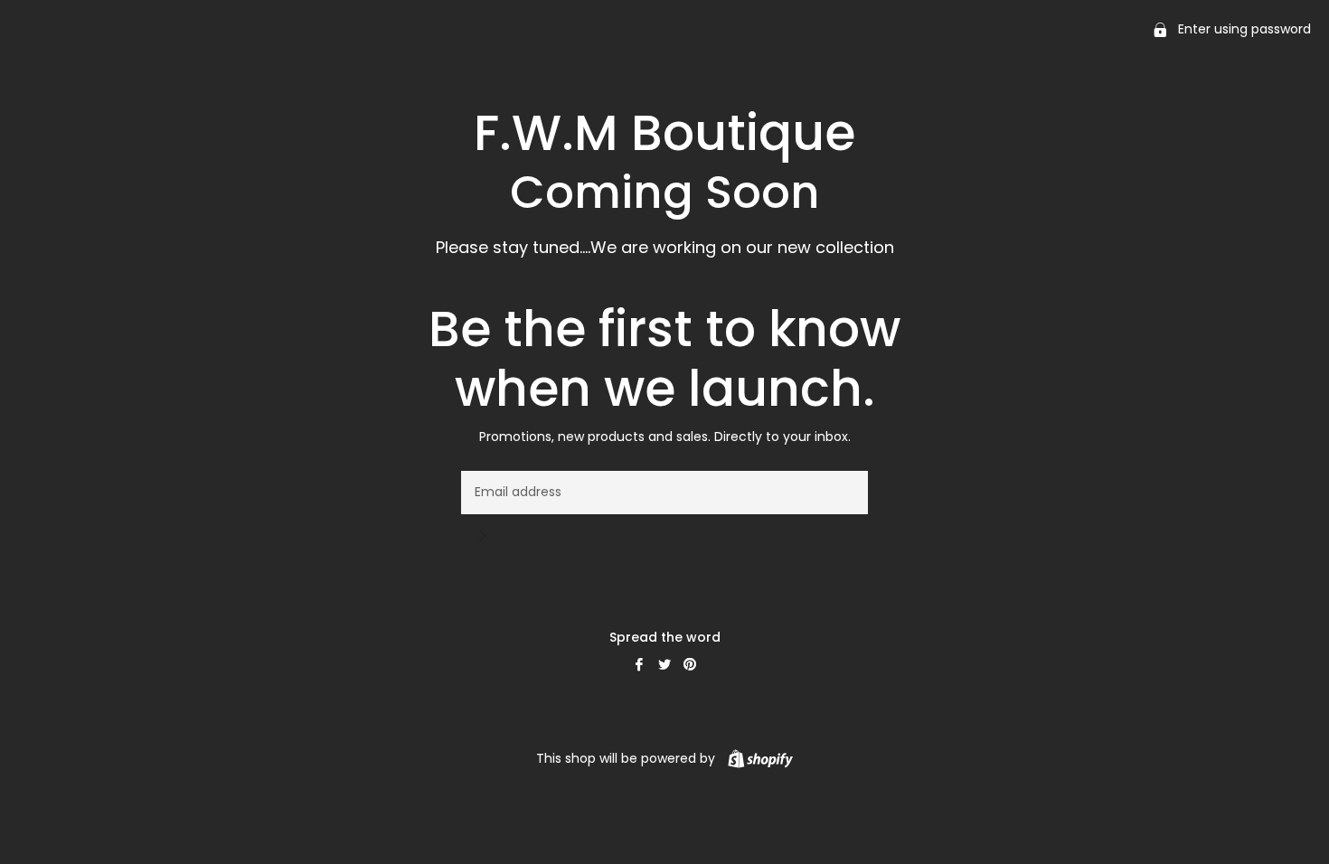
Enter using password (1242, 29)
